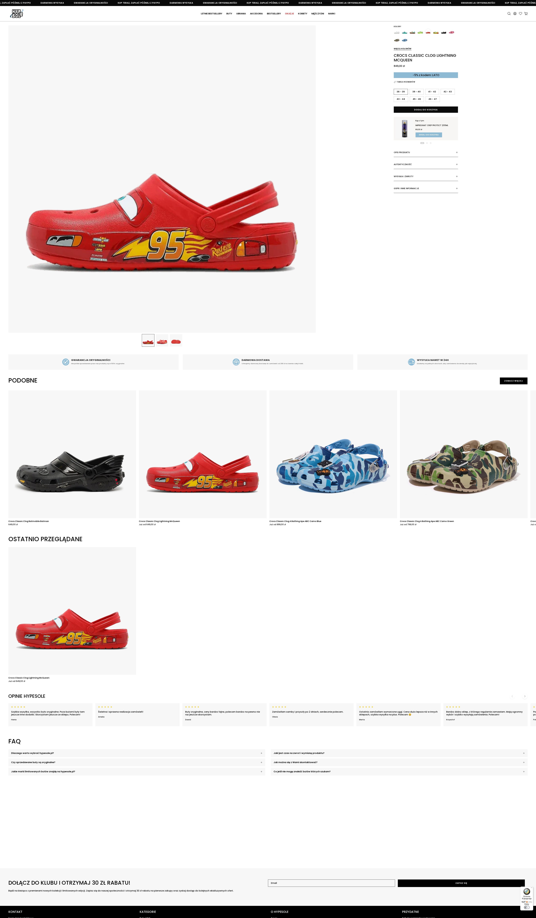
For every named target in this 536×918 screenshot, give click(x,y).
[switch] (527, 907)
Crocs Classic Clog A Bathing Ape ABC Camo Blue (295, 521)
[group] (268, 458)
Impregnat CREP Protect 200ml (431, 125)
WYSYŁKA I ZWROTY (403, 176)
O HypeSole (279, 912)
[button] (256, 13)
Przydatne (410, 912)
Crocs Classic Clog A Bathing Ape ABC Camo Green (427, 521)
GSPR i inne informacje (406, 188)
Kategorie (148, 912)
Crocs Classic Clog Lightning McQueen (159, 521)
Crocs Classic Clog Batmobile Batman (28, 521)
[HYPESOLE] (16, 13)
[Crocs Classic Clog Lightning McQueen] (148, 340)
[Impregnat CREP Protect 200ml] (405, 128)
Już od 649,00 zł (147, 524)
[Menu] (531, 888)
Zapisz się (461, 883)
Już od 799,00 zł (408, 524)
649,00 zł (13, 524)
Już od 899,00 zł (277, 524)
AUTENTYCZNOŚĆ (403, 164)
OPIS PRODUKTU (402, 152)
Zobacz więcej (513, 380)
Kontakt (15, 912)
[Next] (525, 696)
